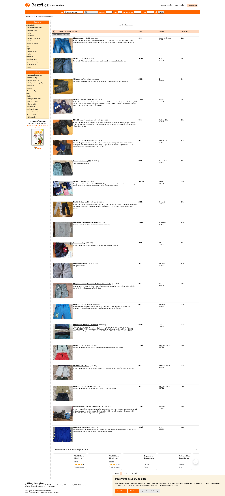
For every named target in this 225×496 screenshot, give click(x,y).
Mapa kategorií (29, 490)
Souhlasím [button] (121, 491)
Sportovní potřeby (32, 62)
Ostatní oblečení (31, 117)
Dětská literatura (31, 30)
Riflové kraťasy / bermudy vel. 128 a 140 (86, 120)
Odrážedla (29, 56)
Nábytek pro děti (31, 51)
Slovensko (43, 492)
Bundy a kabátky (31, 78)
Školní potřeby (31, 64)
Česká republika (34, 492)
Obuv (28, 93)
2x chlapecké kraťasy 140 (82, 161)
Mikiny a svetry (31, 91)
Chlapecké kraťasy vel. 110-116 (83, 140)
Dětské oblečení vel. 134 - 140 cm (84, 202)
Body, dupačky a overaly (34, 75)
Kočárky (29, 41)
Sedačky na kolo (31, 59)
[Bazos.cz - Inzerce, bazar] (37, 6)
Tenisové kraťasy (79, 243)
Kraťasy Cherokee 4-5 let (81, 263)
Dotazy (34, 485)
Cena (140, 31)
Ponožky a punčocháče (33, 99)
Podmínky (60, 485)
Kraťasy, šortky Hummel (81, 427)
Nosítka (28, 54)
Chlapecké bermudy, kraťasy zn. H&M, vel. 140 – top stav (92, 284)
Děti (38, 16)
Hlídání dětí (30, 35)
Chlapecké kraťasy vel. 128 (82, 304)
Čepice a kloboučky (32, 80)
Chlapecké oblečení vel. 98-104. (83, 99)
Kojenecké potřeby (32, 43)
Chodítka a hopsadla (33, 38)
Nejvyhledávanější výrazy (43, 490)
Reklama (53, 485)
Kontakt (47, 485)
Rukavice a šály (31, 104)
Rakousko (55, 492)
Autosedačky (30, 25)
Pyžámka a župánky (32, 101)
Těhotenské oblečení (33, 112)
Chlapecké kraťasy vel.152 (82, 79)
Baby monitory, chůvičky (34, 28)
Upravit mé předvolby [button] (149, 491)
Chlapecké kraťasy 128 (81, 345)
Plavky (28, 96)
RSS (75, 485)
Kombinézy (30, 85)
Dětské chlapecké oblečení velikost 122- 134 (88, 407)
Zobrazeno (184, 31)
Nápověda (28, 485)
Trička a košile (31, 114)
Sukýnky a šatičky (32, 109)
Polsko (49, 492)
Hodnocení (40, 485)
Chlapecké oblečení (79, 181)
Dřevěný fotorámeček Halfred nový (85, 222)
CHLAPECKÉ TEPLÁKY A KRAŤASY (85, 325)
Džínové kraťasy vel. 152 (81, 38)
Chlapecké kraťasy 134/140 (82, 386)
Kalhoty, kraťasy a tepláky (34, 83)
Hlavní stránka (31, 16)
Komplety (29, 88)
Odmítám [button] (133, 491)
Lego (28, 49)
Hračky (28, 33)
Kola (27, 46)
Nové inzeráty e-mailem (61, 35)
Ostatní (28, 67)
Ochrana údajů (68, 485)
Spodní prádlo (31, 106)
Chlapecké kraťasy (79, 58)
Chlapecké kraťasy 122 (81, 366)
